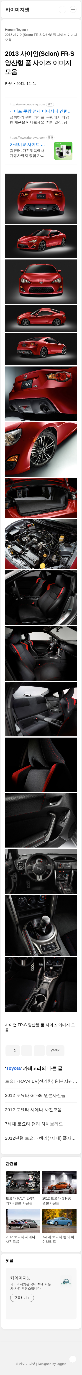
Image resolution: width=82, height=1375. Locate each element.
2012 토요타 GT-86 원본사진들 (35, 1095)
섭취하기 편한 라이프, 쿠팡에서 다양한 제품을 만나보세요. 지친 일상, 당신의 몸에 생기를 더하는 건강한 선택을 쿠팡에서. (40, 120)
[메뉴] (73, 9)
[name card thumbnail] (66, 1281)
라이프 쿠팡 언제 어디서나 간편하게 (41, 111)
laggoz (61, 1364)
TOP (72, 1359)
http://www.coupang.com (27, 104)
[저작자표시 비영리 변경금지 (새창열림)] (70, 1049)
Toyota (13, 1068)
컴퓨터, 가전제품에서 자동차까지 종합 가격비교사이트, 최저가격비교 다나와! (27, 153)
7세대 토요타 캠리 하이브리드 (34, 1123)
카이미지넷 (17, 9)
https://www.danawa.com (28, 137)
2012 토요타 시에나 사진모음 (33, 1109)
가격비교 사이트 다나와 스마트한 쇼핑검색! (27, 144)
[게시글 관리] (39, 1050)
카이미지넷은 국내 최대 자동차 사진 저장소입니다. (30, 1286)
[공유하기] (26, 1050)
